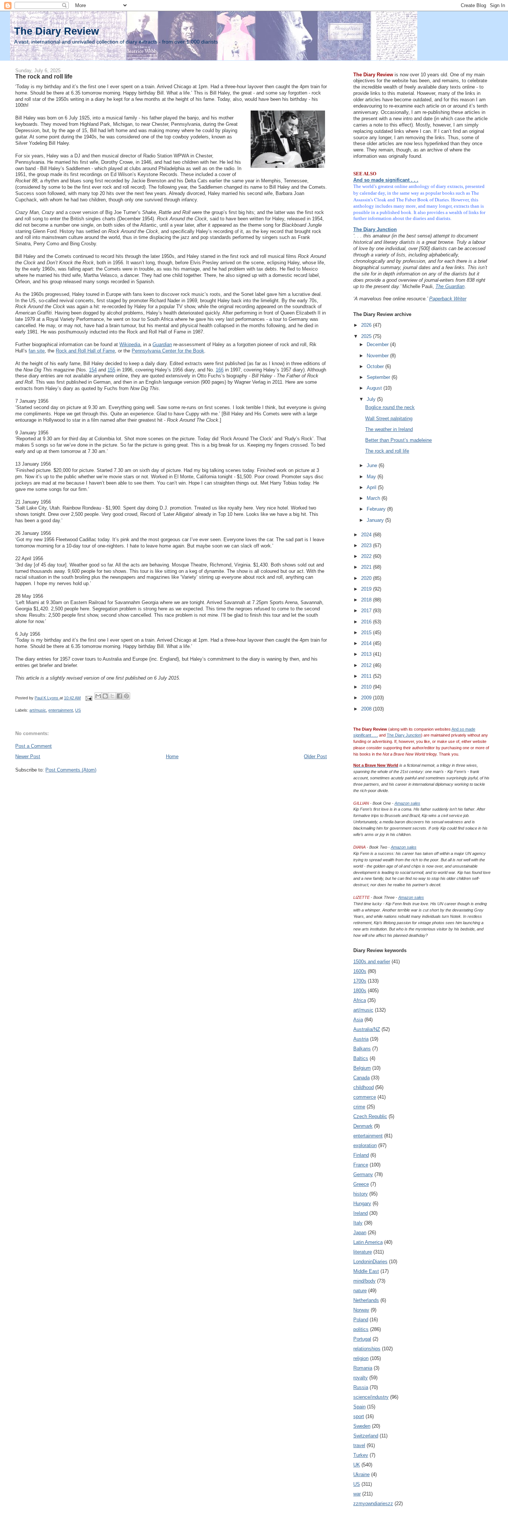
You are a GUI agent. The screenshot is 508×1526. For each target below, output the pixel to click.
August (375, 388)
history (360, 1194)
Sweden (361, 1426)
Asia (358, 1019)
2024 (367, 534)
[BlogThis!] (105, 696)
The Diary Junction (375, 229)
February (377, 509)
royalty (360, 1377)
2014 (367, 643)
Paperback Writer (447, 298)
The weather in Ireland (389, 429)
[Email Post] (88, 698)
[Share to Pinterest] (126, 696)
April (372, 487)
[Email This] (98, 696)
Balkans (362, 1048)
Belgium (362, 1068)
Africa (359, 1000)
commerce (364, 1097)
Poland (360, 1319)
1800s (359, 990)
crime (359, 1107)
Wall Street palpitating (388, 418)
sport (358, 1416)
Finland (361, 1155)
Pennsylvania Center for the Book (168, 351)
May (372, 476)
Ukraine (361, 1474)
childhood (363, 1087)
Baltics (360, 1058)
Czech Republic (370, 1116)
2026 (367, 325)
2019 (367, 589)
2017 (367, 610)
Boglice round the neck (390, 407)
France (360, 1165)
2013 (367, 654)
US (78, 710)
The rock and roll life (387, 451)
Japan (359, 1232)
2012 (367, 665)
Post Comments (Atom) (70, 770)
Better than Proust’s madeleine (398, 440)
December (378, 344)
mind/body (364, 1281)
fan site (37, 351)
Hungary (362, 1203)
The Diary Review (56, 31)
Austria (361, 1039)
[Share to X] (112, 696)
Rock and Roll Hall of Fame (85, 351)
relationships (366, 1348)
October (376, 366)
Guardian (162, 344)
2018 (367, 600)
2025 (367, 336)
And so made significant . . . (385, 180)
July (372, 399)
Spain (359, 1407)
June (373, 465)
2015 (367, 632)
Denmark (363, 1126)
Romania (362, 1368)
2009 (367, 697)
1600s (359, 971)
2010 (367, 687)
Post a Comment (33, 746)
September (379, 377)
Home (172, 756)
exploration (365, 1145)
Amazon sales (407, 803)
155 (111, 370)
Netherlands (366, 1300)
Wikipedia (129, 344)
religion (361, 1358)
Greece (361, 1184)
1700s (359, 981)
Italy (358, 1223)
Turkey (360, 1455)
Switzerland (365, 1436)
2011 (367, 676)
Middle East (366, 1271)
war (357, 1494)
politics (361, 1329)
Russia (360, 1387)
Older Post (315, 756)
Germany (363, 1174)
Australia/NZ (366, 1029)
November (378, 355)
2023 (367, 545)
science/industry (371, 1397)
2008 (367, 709)
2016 (367, 622)
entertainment (60, 710)
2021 (367, 567)
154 (93, 370)
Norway (361, 1310)
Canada (361, 1077)
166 (220, 370)
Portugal (362, 1339)
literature (362, 1252)
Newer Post (27, 756)
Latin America (368, 1242)
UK (356, 1465)
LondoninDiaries (370, 1261)
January (376, 520)
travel (359, 1445)
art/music (37, 710)
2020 (367, 578)
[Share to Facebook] (119, 696)
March (374, 498)
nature (360, 1290)
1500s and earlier (371, 961)
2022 (367, 556)
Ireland (360, 1213)
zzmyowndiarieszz (373, 1503)
